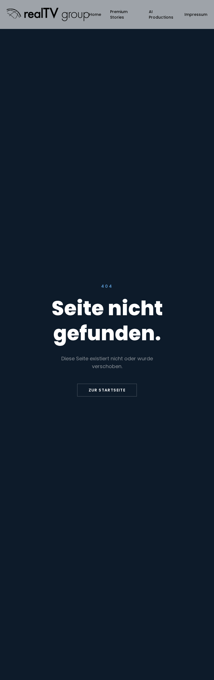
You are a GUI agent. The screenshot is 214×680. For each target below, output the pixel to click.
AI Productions (161, 14)
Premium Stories (119, 14)
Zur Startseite (107, 390)
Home (95, 14)
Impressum (195, 14)
